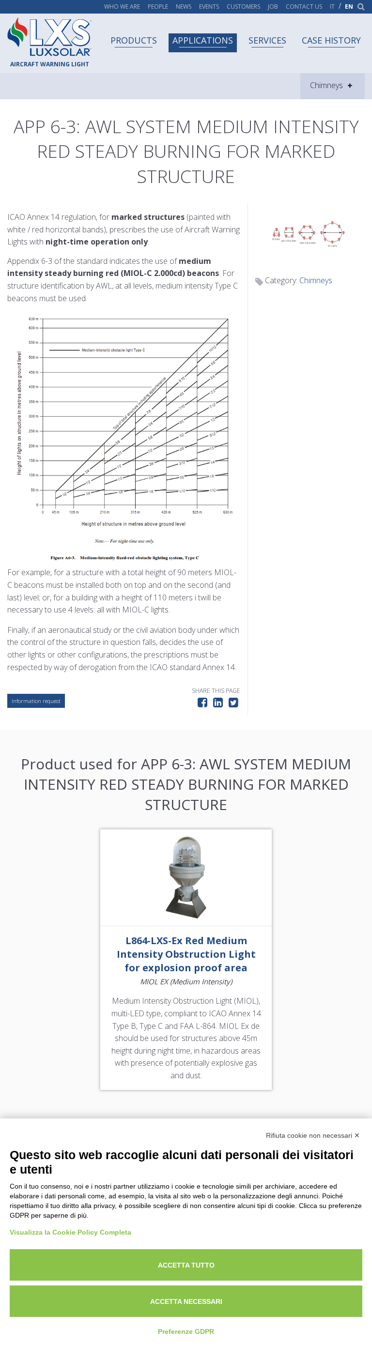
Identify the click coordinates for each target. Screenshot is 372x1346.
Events (209, 7)
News (183, 7)
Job (273, 7)
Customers (243, 7)
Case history (331, 40)
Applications (202, 40)
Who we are (122, 7)
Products (133, 40)
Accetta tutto (186, 1265)
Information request (36, 700)
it (332, 7)
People (158, 7)
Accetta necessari (186, 1301)
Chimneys (315, 280)
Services (267, 40)
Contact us (304, 7)
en (349, 7)
